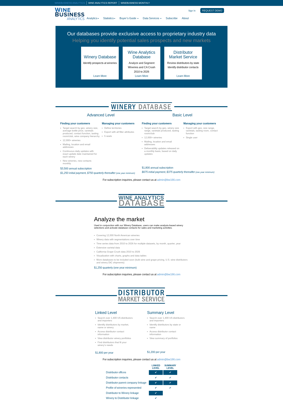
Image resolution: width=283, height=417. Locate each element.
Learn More (100, 76)
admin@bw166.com (168, 179)
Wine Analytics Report (102, 3)
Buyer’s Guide (128, 18)
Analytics (92, 18)
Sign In (192, 10)
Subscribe (172, 18)
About (185, 18)
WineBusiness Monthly (135, 3)
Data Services (151, 18)
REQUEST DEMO (212, 10)
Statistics (108, 18)
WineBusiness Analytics (70, 3)
